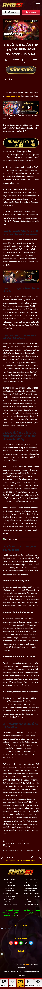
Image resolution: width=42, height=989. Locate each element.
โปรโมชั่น (12, 986)
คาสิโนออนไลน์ (10, 841)
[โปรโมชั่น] (12, 981)
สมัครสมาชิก (29, 986)
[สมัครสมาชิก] (29, 981)
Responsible (21, 975)
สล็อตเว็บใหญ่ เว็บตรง (22, 843)
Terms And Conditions (31, 972)
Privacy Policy (16, 972)
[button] (38, 4)
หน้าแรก (4, 986)
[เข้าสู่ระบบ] (20, 981)
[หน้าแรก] (4, 981)
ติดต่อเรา (38, 986)
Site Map (6, 972)
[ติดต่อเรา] (38, 981)
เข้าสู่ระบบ (20, 986)
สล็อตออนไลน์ (20, 841)
